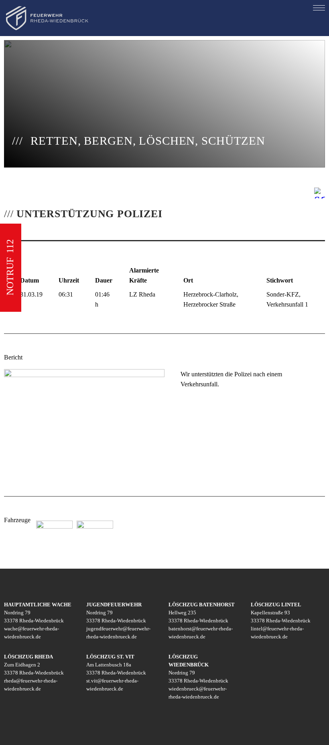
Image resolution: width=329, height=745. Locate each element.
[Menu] (319, 7)
